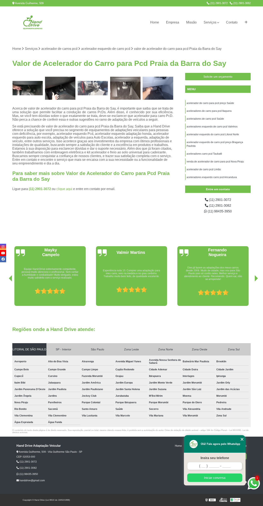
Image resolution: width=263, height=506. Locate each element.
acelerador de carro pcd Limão (204, 169)
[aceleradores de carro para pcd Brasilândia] (158, 88)
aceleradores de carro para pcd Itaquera (209, 111)
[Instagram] (3, 247)
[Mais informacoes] (246, 22)
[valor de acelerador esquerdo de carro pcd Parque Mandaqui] (125, 88)
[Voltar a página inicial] (32, 22)
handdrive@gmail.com (32, 480)
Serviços (210, 22)
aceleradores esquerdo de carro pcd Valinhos (212, 126)
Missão (191, 22)
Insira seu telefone (215, 458)
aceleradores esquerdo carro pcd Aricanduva (212, 177)
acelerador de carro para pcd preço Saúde (210, 103)
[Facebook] (3, 259)
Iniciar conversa (214, 477)
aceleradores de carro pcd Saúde (205, 118)
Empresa (172, 22)
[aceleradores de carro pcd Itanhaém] (92, 88)
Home (154, 22)
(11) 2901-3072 (218, 3)
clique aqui (64, 189)
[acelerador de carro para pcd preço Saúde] (60, 88)
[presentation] (4, 294)
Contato (232, 22)
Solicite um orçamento (217, 76)
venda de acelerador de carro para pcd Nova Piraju (215, 161)
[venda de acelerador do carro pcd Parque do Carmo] (27, 88)
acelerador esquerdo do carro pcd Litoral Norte (213, 134)
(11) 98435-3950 (219, 211)
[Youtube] (3, 253)
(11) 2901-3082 (241, 3)
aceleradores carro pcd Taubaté (205, 153)
